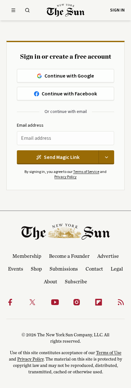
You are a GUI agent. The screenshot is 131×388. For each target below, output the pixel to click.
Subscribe (76, 281)
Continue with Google (69, 75)
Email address (30, 126)
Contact (94, 269)
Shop (36, 269)
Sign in (117, 10)
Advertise (108, 256)
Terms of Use (108, 353)
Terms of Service (86, 172)
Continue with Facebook (69, 93)
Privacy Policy (65, 177)
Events (15, 269)
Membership (26, 256)
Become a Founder (69, 256)
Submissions (64, 269)
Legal (117, 269)
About (50, 281)
